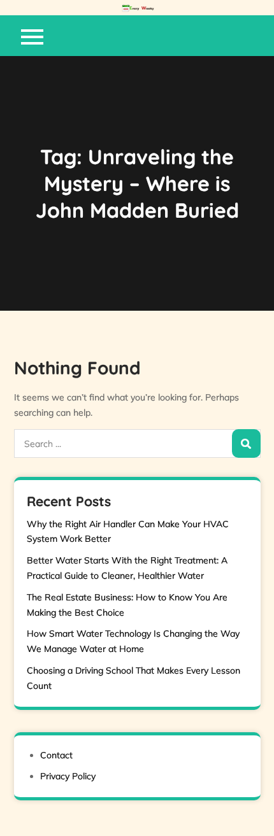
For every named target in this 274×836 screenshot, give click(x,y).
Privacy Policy (68, 776)
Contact (56, 755)
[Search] (246, 443)
